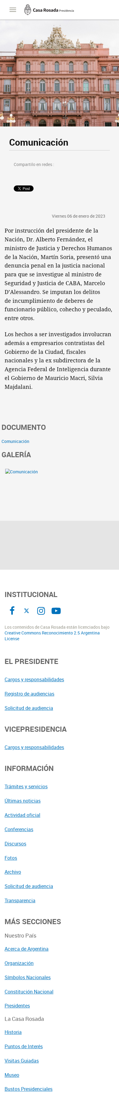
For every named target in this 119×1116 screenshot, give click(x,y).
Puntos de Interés (24, 1046)
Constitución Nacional (29, 991)
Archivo (13, 872)
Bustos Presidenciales (28, 1089)
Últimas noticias (23, 800)
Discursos (15, 843)
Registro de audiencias (29, 693)
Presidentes (17, 1005)
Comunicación (15, 441)
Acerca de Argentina (27, 948)
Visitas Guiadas (22, 1060)
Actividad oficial (22, 815)
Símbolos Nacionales (28, 977)
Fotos (11, 858)
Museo (12, 1075)
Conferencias (19, 829)
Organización (19, 963)
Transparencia (20, 900)
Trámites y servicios (26, 786)
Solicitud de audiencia (29, 708)
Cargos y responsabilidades (34, 679)
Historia (13, 1032)
